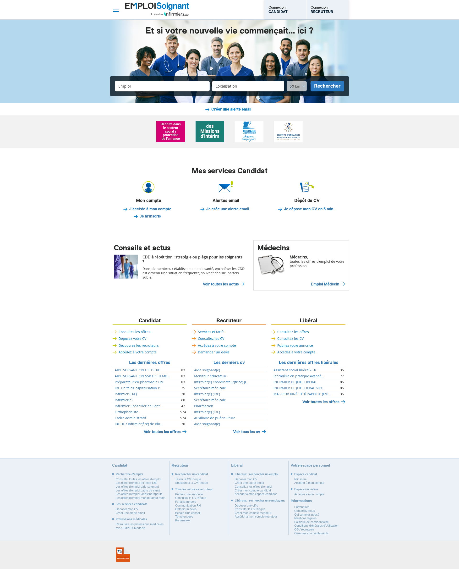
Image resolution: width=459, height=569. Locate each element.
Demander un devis (214, 352)
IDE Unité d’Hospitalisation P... (138, 388)
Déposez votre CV (132, 338)
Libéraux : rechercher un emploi (256, 474)
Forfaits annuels (185, 501)
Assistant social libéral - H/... (296, 370)
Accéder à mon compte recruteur (256, 516)
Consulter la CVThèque (250, 509)
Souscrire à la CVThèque (191, 483)
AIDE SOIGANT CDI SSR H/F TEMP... (142, 376)
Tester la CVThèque (188, 479)
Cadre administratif (130, 418)
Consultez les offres (134, 331)
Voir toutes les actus (221, 284)
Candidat (150, 321)
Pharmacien (203, 406)
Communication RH (188, 505)
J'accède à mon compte (150, 209)
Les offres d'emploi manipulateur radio (140, 498)
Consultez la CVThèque (190, 498)
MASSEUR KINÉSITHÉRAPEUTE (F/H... (302, 394)
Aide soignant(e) (207, 370)
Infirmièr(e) (123, 400)
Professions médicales (131, 519)
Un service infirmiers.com (169, 14)
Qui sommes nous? (306, 514)
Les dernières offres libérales (308, 362)
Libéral (308, 321)
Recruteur (229, 321)
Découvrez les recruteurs (139, 345)
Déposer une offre (246, 505)
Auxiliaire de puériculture (214, 418)
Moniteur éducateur (210, 376)
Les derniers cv (229, 362)
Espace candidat (305, 474)
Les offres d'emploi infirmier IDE (136, 483)
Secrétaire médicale (210, 388)
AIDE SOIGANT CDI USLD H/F (137, 370)
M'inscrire (300, 479)
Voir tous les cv (246, 432)
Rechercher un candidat (191, 474)
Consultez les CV (211, 338)
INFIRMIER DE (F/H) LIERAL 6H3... (299, 388)
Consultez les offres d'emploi (253, 486)
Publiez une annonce (189, 494)
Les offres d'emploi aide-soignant (137, 486)
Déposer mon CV (127, 509)
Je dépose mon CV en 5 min (308, 209)
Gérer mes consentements (311, 533)
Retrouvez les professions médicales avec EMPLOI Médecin (140, 526)
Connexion (278, 9)
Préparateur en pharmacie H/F (139, 382)
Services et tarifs (211, 331)
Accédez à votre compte (138, 352)
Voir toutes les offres (162, 432)
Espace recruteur (306, 489)
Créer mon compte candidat (253, 490)
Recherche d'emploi (129, 474)
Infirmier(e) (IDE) (207, 394)
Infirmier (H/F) (126, 394)
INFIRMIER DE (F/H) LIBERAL (295, 382)
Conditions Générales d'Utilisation (316, 525)
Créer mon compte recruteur (253, 513)
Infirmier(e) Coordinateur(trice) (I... (221, 382)
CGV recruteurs (304, 529)
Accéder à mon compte (309, 483)
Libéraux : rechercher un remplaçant (260, 500)
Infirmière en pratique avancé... (298, 376)
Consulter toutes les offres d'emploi (138, 479)
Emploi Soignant (157, 9)
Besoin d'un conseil (188, 513)
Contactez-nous (304, 511)
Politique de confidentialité (311, 522)
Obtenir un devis (186, 509)
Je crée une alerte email (227, 209)
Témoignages (184, 516)
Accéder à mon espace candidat (256, 494)
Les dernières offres (149, 362)
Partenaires (182, 520)
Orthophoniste (126, 412)
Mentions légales (305, 518)
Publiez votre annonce (295, 345)
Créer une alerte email (231, 109)
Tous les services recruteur (194, 489)
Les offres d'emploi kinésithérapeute (139, 494)
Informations (301, 501)
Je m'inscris (150, 216)
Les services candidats (132, 504)
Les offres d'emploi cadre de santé (138, 490)
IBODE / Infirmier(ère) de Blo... (139, 424)
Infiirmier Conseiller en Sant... (139, 406)
